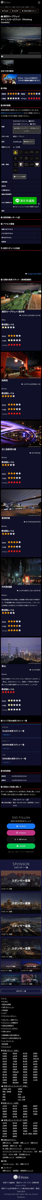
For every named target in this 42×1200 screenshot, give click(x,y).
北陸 (4, 1094)
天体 (35, 1151)
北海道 (5, 1053)
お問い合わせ (6, 1031)
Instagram (22, 833)
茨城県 (35, 1056)
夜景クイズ (13, 1146)
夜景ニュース (24, 1143)
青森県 (15, 1053)
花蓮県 (35, 1114)
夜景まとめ (34, 1143)
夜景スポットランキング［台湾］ (16, 1120)
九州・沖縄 (21, 1099)
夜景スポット (7, 1143)
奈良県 (5, 1072)
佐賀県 (5, 1080)
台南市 (35, 1108)
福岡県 (35, 1077)
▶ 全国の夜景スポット (29, 11)
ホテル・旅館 (13, 1154)
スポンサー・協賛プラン (10, 1020)
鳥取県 (25, 1072)
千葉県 (15, 1061)
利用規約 (5, 1010)
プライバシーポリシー (9, 1016)
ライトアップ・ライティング (12, 1151)
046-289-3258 (25, 1183)
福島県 (25, 1056)
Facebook (22, 826)
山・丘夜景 (16, 147)
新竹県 (15, 1108)
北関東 (20, 1089)
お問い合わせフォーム (20, 800)
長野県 (5, 1064)
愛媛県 (15, 1077)
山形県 (15, 1056)
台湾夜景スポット (24, 1154)
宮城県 (35, 1053)
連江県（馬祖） (28, 1133)
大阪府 (5, 1069)
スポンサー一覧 (21, 991)
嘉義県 (35, 1128)
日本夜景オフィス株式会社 (19, 1188)
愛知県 (5, 1067)
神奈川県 (36, 1059)
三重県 (35, 1067)
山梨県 (35, 1061)
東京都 (25, 1059)
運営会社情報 (6, 1004)
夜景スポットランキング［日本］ (16, 1086)
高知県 (25, 1077)
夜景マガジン (7, 1170)
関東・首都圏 (7, 1091)
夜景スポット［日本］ (11, 1051)
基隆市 (35, 1106)
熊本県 (25, 1080)
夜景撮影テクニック (26, 1170)
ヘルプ (4, 1013)
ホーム (4, 998)
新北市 (15, 1106)
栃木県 (5, 1059)
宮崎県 (5, 1082)
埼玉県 (5, 1061)
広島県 (15, 1075)
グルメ (5, 1154)
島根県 (35, 1072)
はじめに (5, 1001)
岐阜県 (15, 1067)
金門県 (15, 1116)
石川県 (25, 1064)
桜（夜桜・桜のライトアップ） (13, 1148)
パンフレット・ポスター (10, 1028)
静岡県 (25, 1067)
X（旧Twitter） (22, 839)
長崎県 (15, 1080)
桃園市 (25, 1106)
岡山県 (5, 1075)
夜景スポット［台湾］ (11, 1103)
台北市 (5, 1106)
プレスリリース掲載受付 (10, 1023)
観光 (40, 1151)
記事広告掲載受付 (8, 1025)
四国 (4, 1099)
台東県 (25, 1111)
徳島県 (35, 1075)
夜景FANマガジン (9, 1140)
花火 (20, 1146)
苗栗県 (15, 1114)
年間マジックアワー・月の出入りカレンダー (27, 129)
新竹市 (5, 1108)
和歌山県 (15, 1072)
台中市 (25, 1108)
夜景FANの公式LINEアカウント (12, 113)
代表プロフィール (8, 1007)
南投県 (5, 1114)
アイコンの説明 (20, 176)
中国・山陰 (21, 1097)
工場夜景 (16, 1143)
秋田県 (5, 1056)
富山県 (15, 1064)
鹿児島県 (15, 1082)
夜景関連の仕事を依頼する (10, 1035)
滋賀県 (35, 1069)
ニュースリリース (7, 1041)
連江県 (25, 1116)
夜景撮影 (5, 1146)
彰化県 (35, 1111)
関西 (4, 1097)
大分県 (35, 1080)
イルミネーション (30, 1148)
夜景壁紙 (16, 1170)
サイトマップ (6, 1047)
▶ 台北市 (15, 11)
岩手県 (25, 1053)
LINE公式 (22, 846)
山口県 (25, 1075)
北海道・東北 (7, 1089)
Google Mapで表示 (34, 274)
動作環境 (5, 1044)
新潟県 (25, 1061)
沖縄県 (25, 1082)
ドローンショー (28, 1151)
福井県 (35, 1064)
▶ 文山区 (5, 11)
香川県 (5, 1077)
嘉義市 (15, 1136)
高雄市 (5, 1111)
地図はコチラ (29, 142)
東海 (19, 1094)
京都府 (15, 1069)
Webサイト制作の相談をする (11, 1038)
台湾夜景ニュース (8, 1157)
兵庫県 (25, 1069)
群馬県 (15, 1059)
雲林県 (25, 1128)
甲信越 (20, 1091)
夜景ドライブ (24, 1164)
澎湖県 (5, 1116)
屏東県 (15, 1111)
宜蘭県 (25, 1114)
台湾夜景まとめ (21, 1157)
